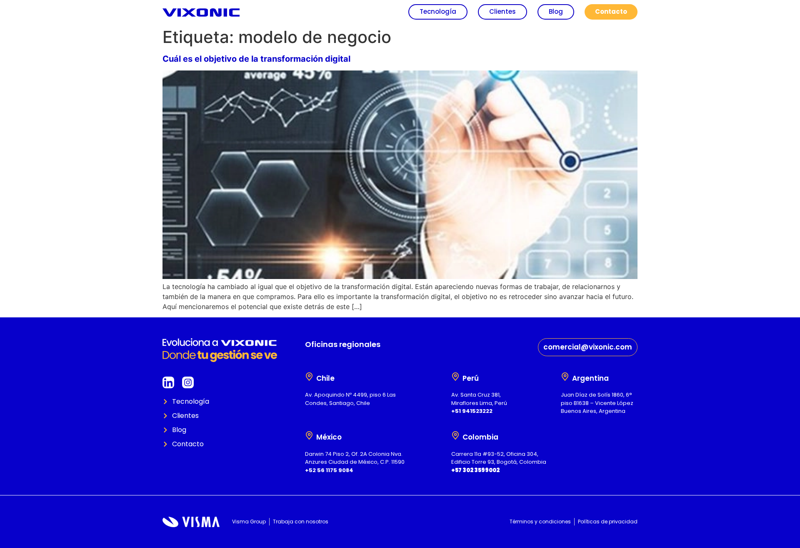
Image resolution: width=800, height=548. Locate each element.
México (329, 437)
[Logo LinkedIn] (168, 382)
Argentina (590, 378)
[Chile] (309, 376)
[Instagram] (188, 382)
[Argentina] (565, 376)
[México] (309, 435)
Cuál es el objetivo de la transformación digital (256, 59)
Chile (325, 378)
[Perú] (455, 376)
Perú (470, 378)
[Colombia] (455, 435)
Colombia (480, 437)
